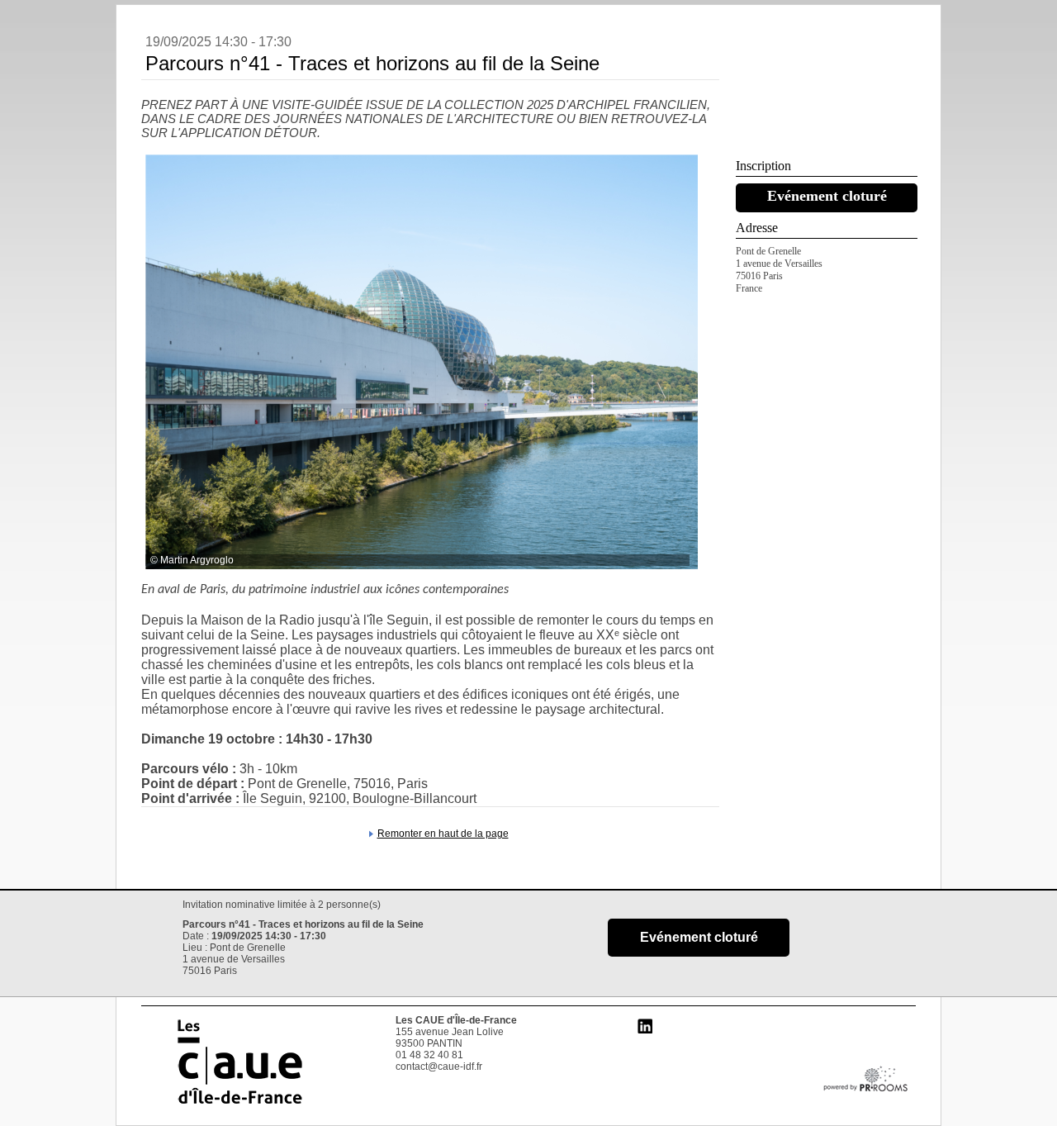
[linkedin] (645, 1035)
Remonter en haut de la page (443, 833)
